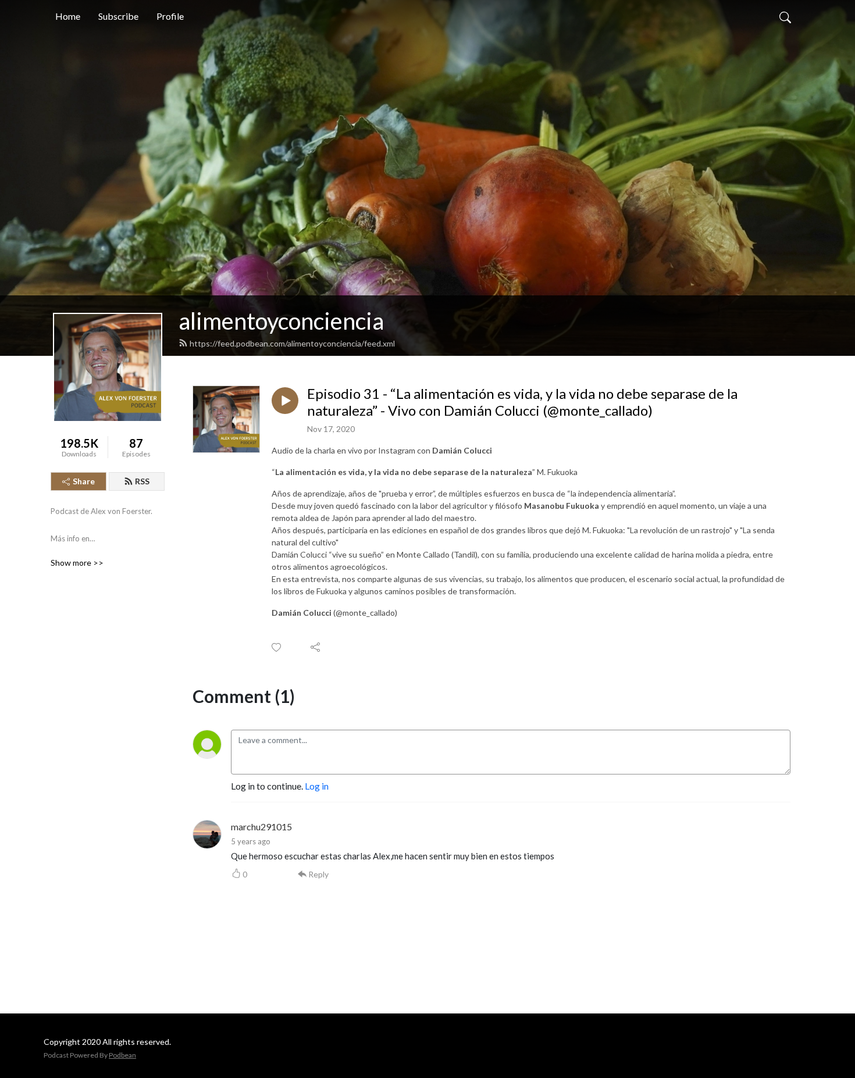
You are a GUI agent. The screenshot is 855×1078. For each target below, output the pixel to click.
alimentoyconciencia (281, 321)
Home (67, 16)
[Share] (316, 647)
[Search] (785, 16)
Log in (317, 785)
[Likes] (277, 647)
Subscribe (118, 16)
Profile (170, 16)
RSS (142, 481)
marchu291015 (261, 826)
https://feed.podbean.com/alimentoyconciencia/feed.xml (292, 343)
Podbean (122, 1055)
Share (84, 481)
